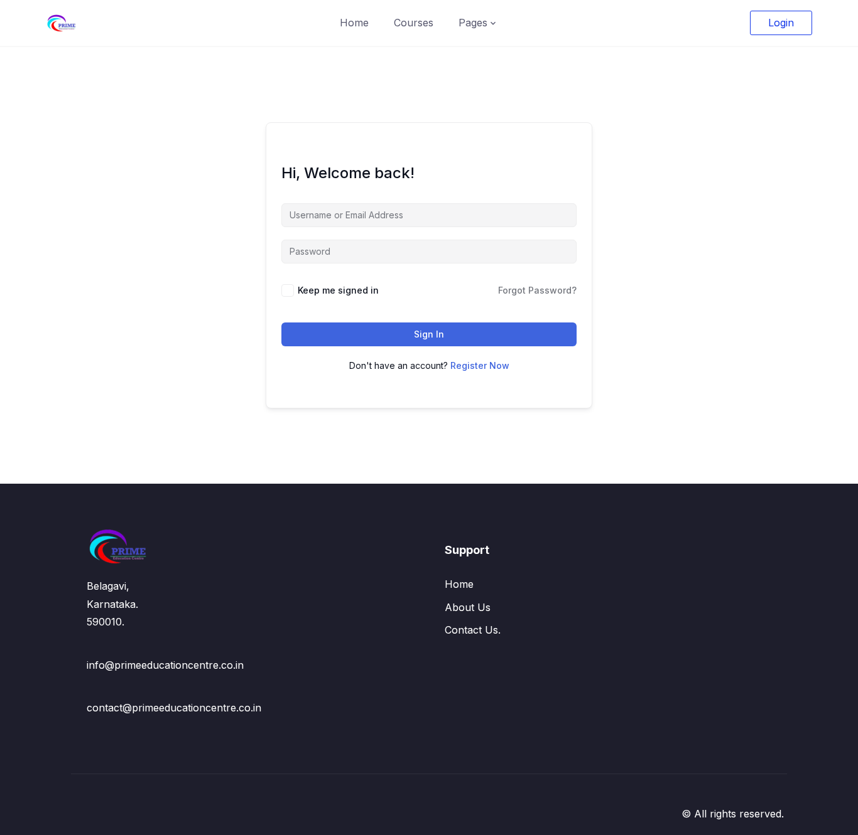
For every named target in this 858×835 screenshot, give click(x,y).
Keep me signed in (338, 290)
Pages (473, 22)
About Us (468, 607)
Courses (413, 22)
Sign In (429, 334)
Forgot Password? (537, 290)
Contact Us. (473, 630)
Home (354, 22)
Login (781, 22)
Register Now (479, 365)
